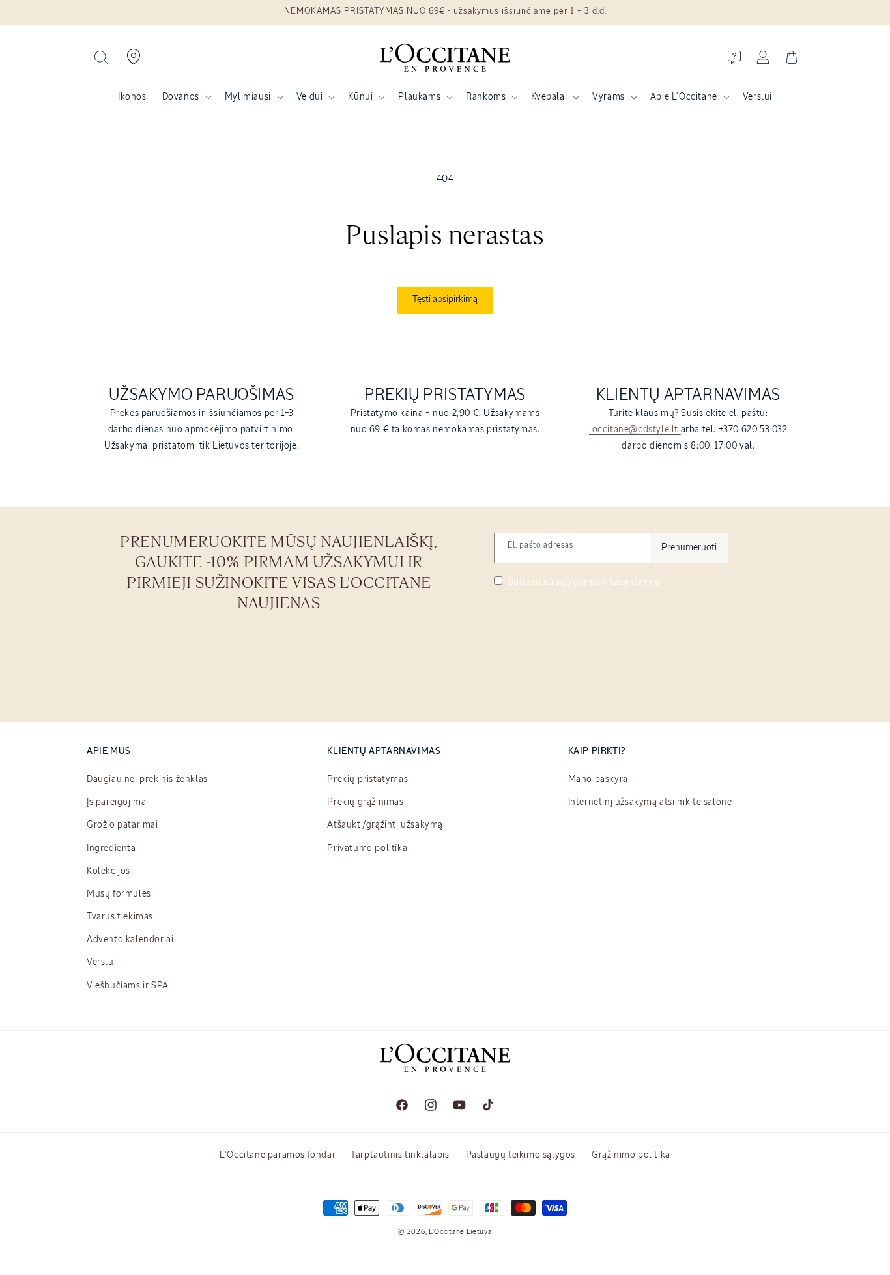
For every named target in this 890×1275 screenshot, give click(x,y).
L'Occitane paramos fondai (277, 1155)
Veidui (309, 97)
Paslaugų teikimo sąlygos (520, 1155)
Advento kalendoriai (130, 939)
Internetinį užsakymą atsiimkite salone (650, 802)
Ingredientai (112, 848)
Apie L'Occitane (683, 97)
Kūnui (360, 97)
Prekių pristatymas (367, 779)
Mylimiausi (248, 97)
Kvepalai (549, 97)
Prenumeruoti (689, 547)
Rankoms (486, 97)
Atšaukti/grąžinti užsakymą (385, 825)
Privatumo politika (367, 848)
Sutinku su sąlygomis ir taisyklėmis (582, 582)
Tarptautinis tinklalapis (400, 1155)
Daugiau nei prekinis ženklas (147, 779)
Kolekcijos (108, 871)
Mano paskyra (598, 779)
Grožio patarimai (122, 825)
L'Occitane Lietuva (460, 1231)
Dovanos (180, 97)
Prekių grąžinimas (365, 802)
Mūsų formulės (119, 894)
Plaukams (419, 97)
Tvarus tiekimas (120, 916)
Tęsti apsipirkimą (445, 299)
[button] (101, 57)
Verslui (101, 962)
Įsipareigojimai (118, 802)
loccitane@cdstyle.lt (635, 429)
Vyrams (608, 97)
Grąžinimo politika (631, 1155)
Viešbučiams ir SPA (128, 985)
